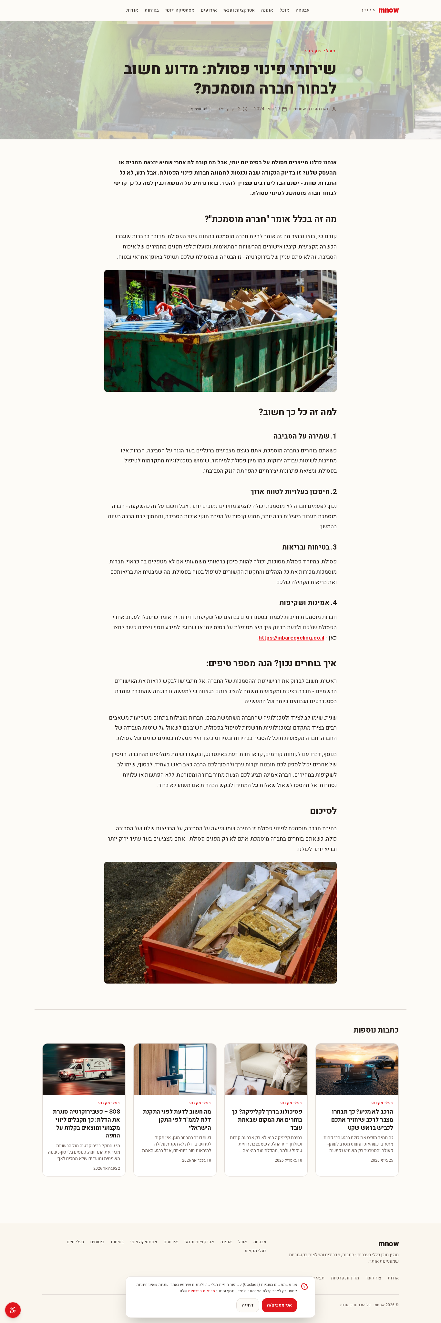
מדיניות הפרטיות (201, 1291)
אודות (132, 10)
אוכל (284, 10)
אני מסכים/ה (279, 1305)
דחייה (248, 1305)
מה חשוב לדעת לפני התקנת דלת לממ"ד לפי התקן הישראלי (177, 1119)
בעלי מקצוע (321, 51)
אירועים (209, 10)
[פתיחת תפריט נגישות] (13, 1310)
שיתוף (196, 109)
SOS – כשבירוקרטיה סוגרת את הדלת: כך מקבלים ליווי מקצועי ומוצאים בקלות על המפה (86, 1123)
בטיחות (152, 10)
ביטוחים (97, 1242)
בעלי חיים (75, 1242)
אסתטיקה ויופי (179, 10)
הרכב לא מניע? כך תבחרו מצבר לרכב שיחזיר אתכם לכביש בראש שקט (362, 1119)
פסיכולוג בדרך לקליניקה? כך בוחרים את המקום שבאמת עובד (267, 1119)
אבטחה (303, 10)
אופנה (267, 10)
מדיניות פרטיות (345, 1278)
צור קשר (373, 1278)
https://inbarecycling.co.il (291, 638)
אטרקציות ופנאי (239, 10)
